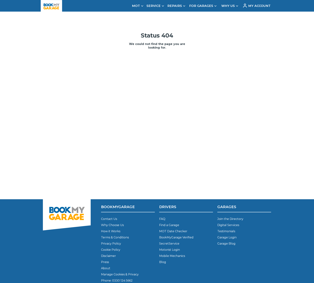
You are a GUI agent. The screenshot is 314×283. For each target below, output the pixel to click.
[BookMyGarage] (67, 233)
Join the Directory (230, 219)
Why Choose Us (112, 225)
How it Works (110, 231)
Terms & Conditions (115, 237)
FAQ (162, 219)
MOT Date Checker (173, 231)
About (105, 268)
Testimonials (226, 231)
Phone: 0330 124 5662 (117, 280)
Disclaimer (108, 256)
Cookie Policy (110, 249)
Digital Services (228, 225)
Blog (162, 262)
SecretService (169, 243)
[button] (136, 5)
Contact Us (109, 219)
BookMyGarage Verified (176, 237)
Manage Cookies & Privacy (120, 274)
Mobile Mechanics (172, 256)
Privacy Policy (111, 243)
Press (105, 262)
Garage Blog (226, 243)
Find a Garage (169, 225)
